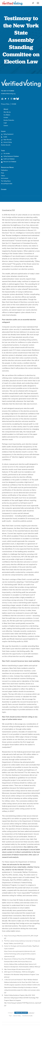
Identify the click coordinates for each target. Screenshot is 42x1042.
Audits (5, 137)
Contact (6, 117)
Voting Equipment (8, 134)
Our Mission (7, 115)
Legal (5, 123)
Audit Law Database (9, 159)
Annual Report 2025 (6, 183)
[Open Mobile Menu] (38, 3)
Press (2, 173)
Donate (3, 189)
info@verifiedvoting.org (8, 93)
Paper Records (7, 139)
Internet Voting (17, 1015)
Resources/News (7, 167)
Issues (3, 131)
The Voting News (5, 181)
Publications (4, 170)
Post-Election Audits (27, 1015)
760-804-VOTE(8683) (7, 91)
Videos (3, 175)
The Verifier (6, 153)
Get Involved (4, 178)
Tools (3, 151)
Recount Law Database (9, 161)
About (6, 109)
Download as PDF (8, 210)
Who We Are (7, 112)
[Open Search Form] (33, 3)
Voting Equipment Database (11, 156)
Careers (6, 125)
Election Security (5, 145)
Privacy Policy (5, 104)
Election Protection (9, 120)
